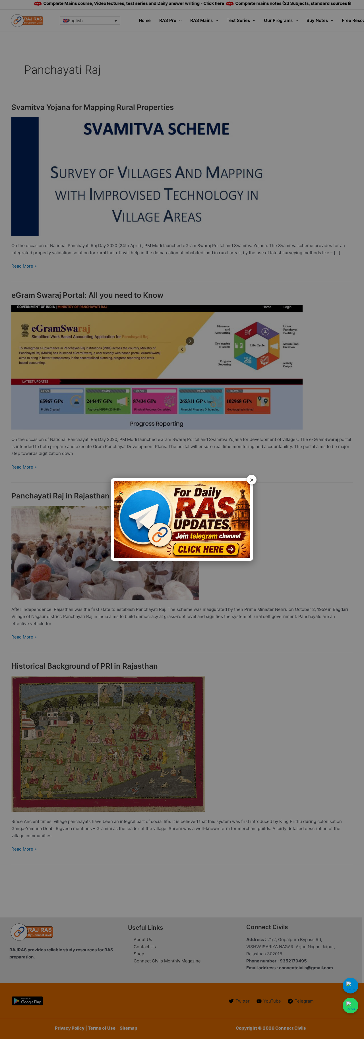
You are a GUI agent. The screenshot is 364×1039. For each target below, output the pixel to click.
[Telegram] (350, 985)
